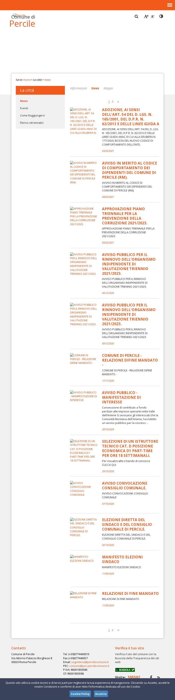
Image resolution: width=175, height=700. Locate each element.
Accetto (101, 694)
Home (26, 80)
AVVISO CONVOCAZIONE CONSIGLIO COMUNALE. (124, 485)
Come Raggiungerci (32, 115)
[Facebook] (151, 677)
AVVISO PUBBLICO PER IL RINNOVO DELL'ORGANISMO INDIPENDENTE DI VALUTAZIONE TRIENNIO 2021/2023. (129, 264)
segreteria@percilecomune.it (90, 662)
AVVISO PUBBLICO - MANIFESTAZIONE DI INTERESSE (121, 397)
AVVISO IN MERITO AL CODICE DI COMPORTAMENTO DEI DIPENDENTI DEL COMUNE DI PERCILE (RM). (129, 170)
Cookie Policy (80, 694)
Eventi (24, 108)
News (47, 80)
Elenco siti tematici (32, 123)
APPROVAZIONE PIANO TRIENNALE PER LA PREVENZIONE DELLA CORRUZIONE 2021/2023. (124, 216)
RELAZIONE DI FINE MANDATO (130, 593)
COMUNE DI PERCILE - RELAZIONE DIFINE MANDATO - (130, 360)
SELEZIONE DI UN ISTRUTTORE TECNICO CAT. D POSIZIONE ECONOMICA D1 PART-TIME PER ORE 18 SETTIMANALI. (130, 448)
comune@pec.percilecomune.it (89, 666)
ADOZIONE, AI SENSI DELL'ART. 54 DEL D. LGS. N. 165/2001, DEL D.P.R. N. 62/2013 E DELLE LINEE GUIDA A (130, 116)
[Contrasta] (161, 16)
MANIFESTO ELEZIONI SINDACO (122, 559)
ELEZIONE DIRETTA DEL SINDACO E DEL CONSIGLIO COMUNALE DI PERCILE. (127, 525)
